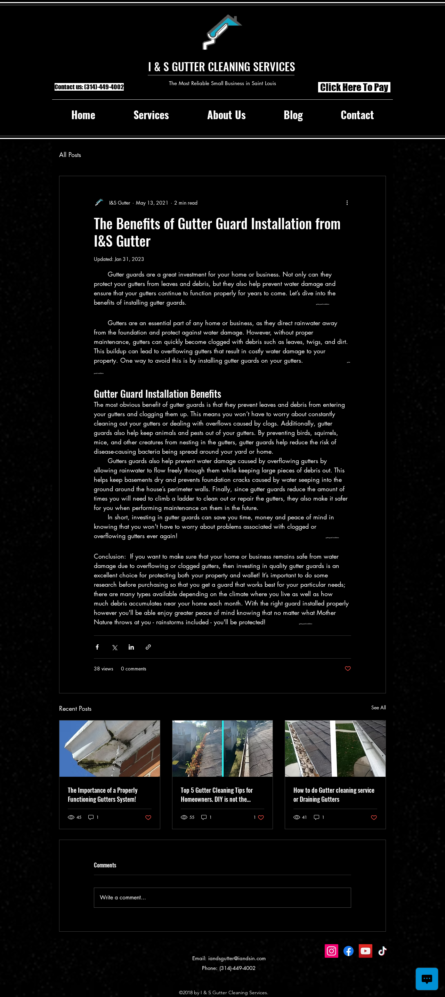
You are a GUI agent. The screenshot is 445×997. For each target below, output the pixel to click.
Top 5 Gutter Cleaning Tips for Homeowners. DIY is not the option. (217, 794)
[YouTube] (365, 951)
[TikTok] (382, 951)
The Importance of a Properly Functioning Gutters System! (103, 794)
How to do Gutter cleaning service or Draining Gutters (333, 794)
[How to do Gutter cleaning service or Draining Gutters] (335, 748)
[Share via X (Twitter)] (114, 647)
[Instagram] (331, 951)
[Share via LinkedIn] (131, 647)
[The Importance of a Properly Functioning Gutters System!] (109, 748)
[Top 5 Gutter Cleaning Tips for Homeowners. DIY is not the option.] (222, 748)
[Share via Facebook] (97, 647)
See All (378, 707)
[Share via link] (148, 647)
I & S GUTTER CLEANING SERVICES (221, 66)
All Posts (70, 154)
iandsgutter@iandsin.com (237, 958)
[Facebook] (348, 951)
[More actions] (347, 202)
